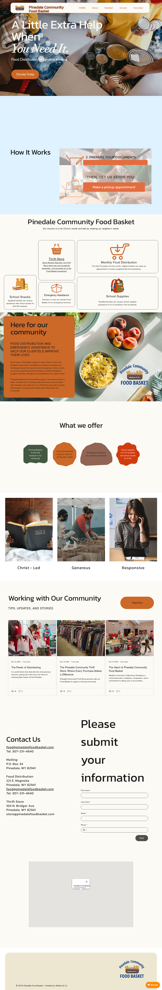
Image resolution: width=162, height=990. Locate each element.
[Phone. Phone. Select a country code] (85, 829)
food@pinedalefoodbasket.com (30, 747)
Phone (84, 825)
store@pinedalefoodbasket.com (30, 814)
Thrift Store (56, 259)
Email (83, 813)
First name (86, 790)
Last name (85, 802)
